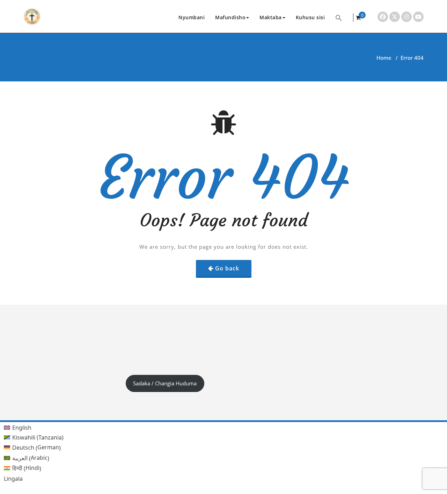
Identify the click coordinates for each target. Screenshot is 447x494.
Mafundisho (230, 17)
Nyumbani (191, 17)
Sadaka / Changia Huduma (165, 383)
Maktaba (270, 17)
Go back (227, 268)
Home (383, 57)
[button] (338, 17)
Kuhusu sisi (310, 17)
